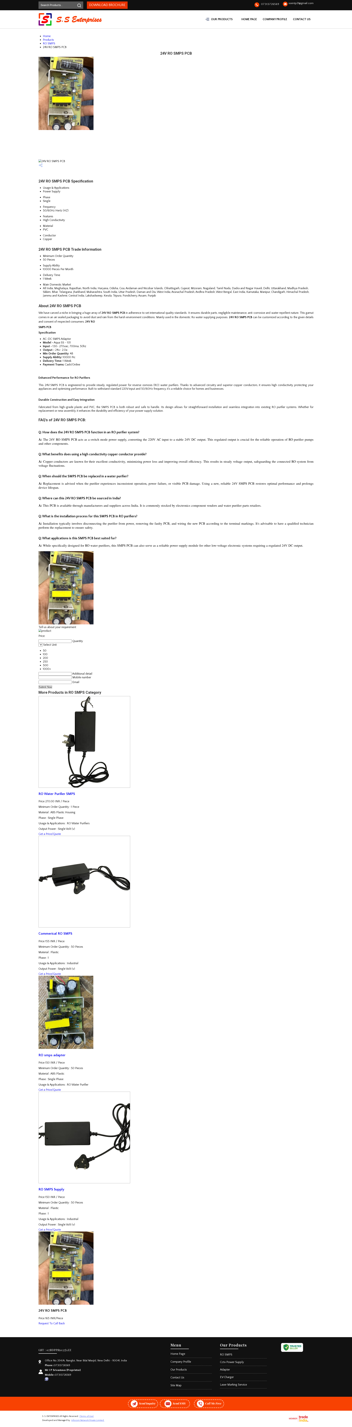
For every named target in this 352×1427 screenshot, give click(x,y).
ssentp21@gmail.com (301, 3)
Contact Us (302, 19)
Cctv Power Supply (232, 1362)
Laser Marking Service (233, 1384)
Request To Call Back (51, 1323)
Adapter (225, 1369)
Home (47, 36)
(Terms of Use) (86, 1416)
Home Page (249, 19)
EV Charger (227, 1377)
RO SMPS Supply (51, 1189)
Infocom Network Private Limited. (87, 1420)
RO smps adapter (51, 1055)
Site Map (176, 1385)
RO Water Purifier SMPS (56, 794)
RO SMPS (49, 43)
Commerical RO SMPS (55, 934)
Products (48, 39)
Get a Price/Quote (49, 834)
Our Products (222, 19)
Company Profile (275, 19)
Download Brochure (107, 5)
